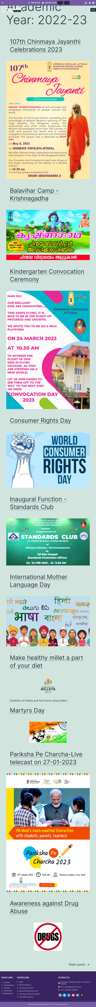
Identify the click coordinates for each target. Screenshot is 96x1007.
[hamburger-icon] (60, 3)
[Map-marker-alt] (60, 995)
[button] (3, 3)
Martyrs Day (27, 710)
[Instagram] (82, 995)
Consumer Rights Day (40, 420)
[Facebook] (78, 995)
